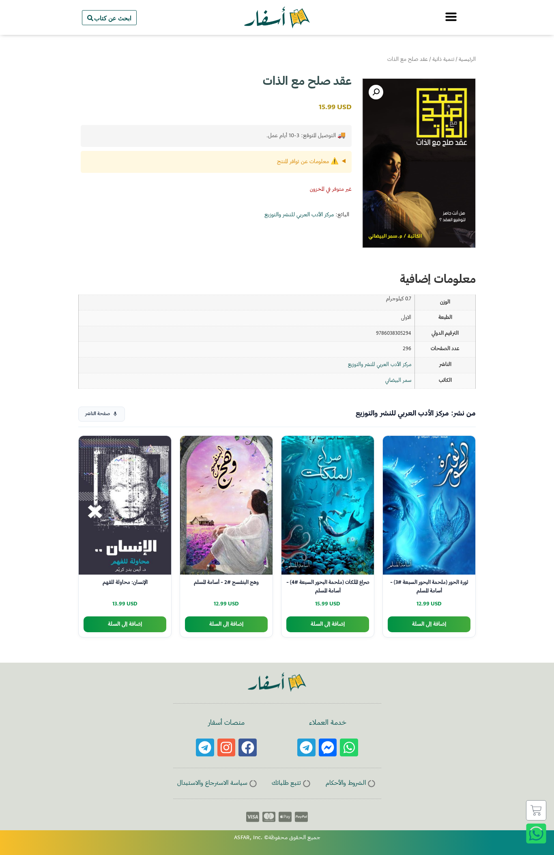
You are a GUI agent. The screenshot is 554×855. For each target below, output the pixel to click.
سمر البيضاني (398, 380)
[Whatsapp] (349, 748)
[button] (376, 92)
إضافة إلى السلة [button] (429, 624)
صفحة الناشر (97, 414)
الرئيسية (467, 59)
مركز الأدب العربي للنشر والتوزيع (299, 215)
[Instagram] (226, 748)
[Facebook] (247, 748)
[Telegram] (306, 748)
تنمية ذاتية (443, 59)
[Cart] (536, 810)
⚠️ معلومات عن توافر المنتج (308, 162)
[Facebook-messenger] (328, 748)
